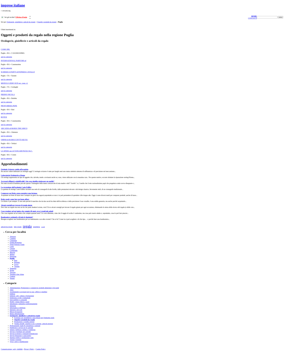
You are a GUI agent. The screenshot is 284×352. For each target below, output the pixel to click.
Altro (11, 290)
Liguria (12, 248)
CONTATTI (252, 18)
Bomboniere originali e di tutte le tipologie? (17, 217)
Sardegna (13, 268)
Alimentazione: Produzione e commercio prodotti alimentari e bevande (34, 288)
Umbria (12, 276)
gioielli (43, 227)
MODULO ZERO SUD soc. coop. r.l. (14, 83)
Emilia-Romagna (16, 242)
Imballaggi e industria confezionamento (23, 304)
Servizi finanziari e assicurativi (20, 336)
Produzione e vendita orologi (24, 322)
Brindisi (17, 262)
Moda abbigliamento (17, 314)
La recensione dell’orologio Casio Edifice (16, 187)
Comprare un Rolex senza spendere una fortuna (19, 193)
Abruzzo (13, 237)
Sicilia (12, 270)
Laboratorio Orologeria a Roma (13, 175)
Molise (12, 254)
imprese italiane (13, 5)
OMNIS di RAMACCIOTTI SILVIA (14, 140)
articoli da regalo (7, 227)
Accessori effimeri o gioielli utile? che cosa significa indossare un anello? (27, 181)
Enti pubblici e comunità (18, 300)
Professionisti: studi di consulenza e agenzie (25, 326)
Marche (12, 252)
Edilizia (12, 294)
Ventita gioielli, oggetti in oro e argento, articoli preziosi (33, 324)
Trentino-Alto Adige (17, 274)
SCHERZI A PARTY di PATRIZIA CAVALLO (18, 72)
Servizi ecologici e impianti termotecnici (24, 334)
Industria (13, 306)
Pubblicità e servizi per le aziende (21, 328)
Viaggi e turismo (15, 340)
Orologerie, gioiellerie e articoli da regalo (21, 22)
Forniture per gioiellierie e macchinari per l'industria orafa (34, 318)
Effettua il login (21, 17)
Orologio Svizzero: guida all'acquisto (14, 169)
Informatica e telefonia (17, 308)
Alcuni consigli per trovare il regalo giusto (16, 205)
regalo (27, 226)
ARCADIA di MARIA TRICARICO (14, 128)
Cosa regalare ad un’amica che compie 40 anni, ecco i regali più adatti (27, 211)
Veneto (12, 278)
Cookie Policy (41, 349)
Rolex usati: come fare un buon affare (15, 199)
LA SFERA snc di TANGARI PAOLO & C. (17, 151)
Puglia (12, 258)
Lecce (16, 264)
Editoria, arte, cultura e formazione (22, 296)
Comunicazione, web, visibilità (12, 349)
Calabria (13, 239)
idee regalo (18, 227)
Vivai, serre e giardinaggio (19, 342)
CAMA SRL (5, 49)
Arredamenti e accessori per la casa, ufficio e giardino (28, 292)
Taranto (17, 266)
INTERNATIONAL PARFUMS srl (13, 61)
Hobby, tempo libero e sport (19, 302)
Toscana (13, 272)
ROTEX (4, 117)
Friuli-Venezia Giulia (17, 244)
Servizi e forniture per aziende (20, 332)
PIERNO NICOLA (8, 94)
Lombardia (13, 250)
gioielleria (36, 227)
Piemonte (13, 256)
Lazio (12, 246)
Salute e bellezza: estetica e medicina (22, 330)
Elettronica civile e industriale (20, 298)
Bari (15, 260)
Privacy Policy (29, 349)
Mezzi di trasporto (16, 312)
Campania (13, 240)
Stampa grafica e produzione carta (22, 338)
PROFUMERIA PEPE (9, 106)
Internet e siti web (16, 310)
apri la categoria (6, 57)
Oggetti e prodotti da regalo (46, 22)
